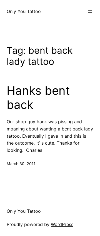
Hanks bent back (38, 97)
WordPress (62, 224)
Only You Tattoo (24, 11)
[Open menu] (90, 11)
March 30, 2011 (21, 163)
